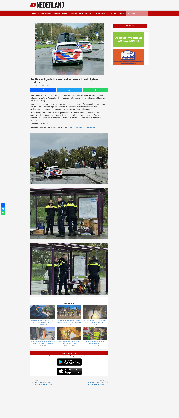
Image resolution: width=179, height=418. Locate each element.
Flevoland (56, 13)
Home (34, 13)
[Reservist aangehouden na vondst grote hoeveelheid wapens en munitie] (42, 312)
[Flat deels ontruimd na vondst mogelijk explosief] (95, 333)
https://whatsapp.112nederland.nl (83, 127)
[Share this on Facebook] (43, 90)
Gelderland (74, 13)
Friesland (64, 13)
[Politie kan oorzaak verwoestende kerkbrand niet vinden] (69, 333)
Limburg (91, 13)
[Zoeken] (128, 13)
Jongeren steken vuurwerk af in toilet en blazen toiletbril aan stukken (43, 342)
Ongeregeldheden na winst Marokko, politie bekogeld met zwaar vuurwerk (69, 321)
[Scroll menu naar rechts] (123, 13)
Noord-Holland (112, 13)
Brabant (41, 13)
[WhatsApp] (95, 90)
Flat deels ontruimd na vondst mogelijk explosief (95, 342)
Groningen (83, 13)
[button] (174, 413)
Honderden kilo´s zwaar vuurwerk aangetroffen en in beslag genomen (95, 321)
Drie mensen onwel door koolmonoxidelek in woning (43, 382)
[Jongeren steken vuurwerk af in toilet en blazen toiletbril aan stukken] (42, 333)
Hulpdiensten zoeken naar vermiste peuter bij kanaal (95, 382)
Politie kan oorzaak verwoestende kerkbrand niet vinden (69, 342)
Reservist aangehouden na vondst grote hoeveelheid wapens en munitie (42, 322)
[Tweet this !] (69, 90)
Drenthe (48, 13)
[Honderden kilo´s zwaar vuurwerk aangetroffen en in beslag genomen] (95, 312)
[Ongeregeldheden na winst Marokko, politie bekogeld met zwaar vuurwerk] (69, 312)
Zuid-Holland (100, 13)
